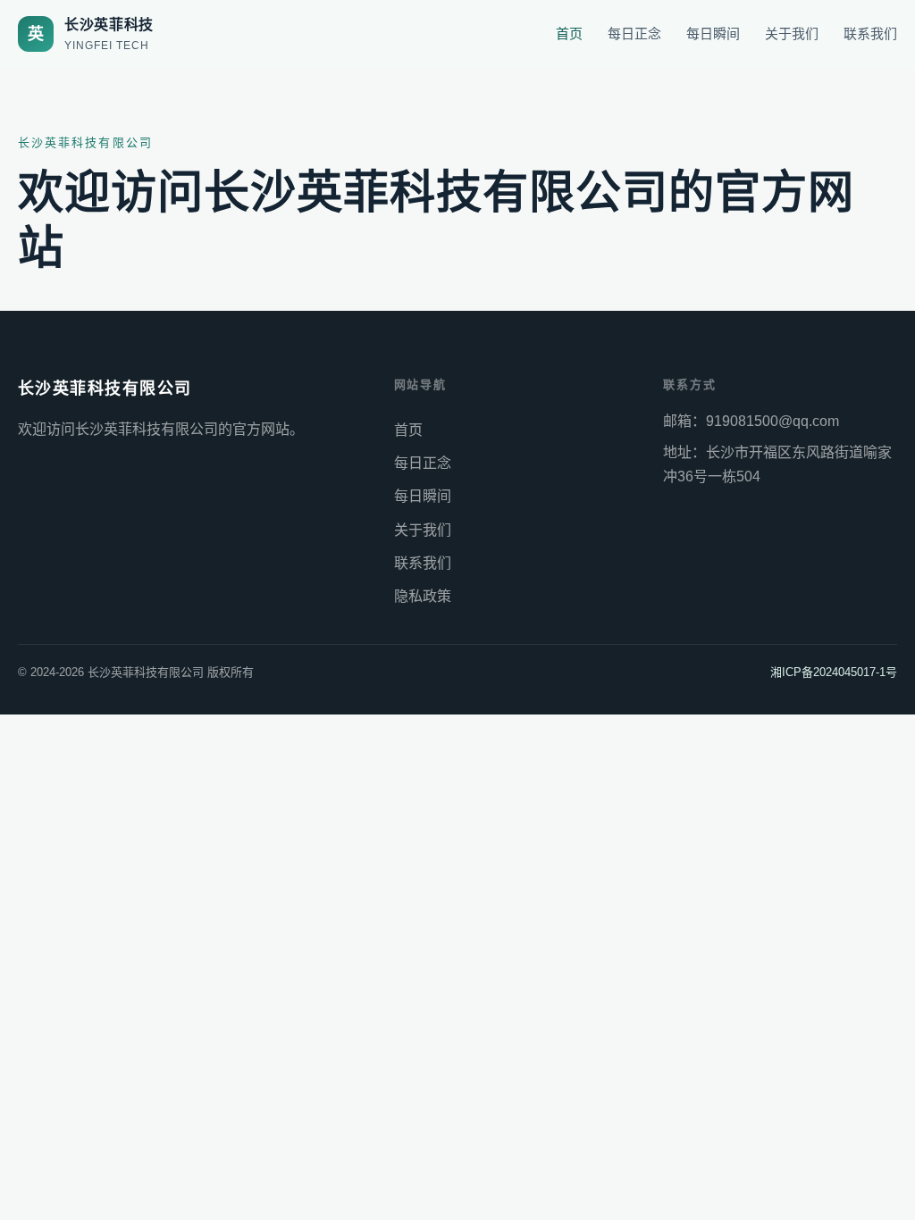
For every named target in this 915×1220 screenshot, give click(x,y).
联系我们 (870, 33)
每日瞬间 (713, 33)
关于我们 (791, 33)
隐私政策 (422, 596)
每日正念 (634, 33)
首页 (569, 33)
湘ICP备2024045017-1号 (833, 672)
